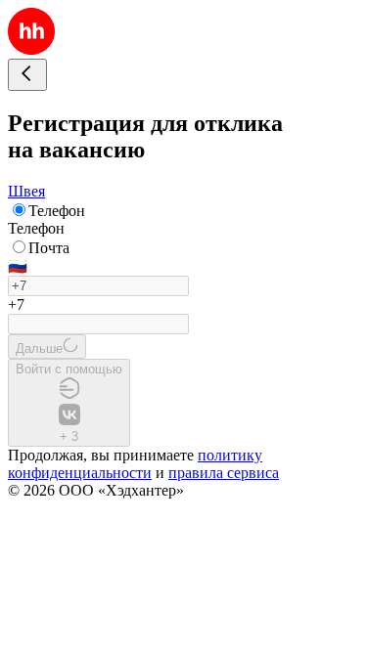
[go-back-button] (27, 75)
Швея (26, 191)
